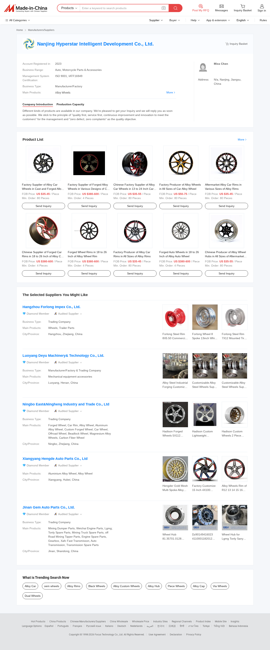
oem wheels (51, 586)
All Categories (18, 20)
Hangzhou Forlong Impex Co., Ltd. (51, 307)
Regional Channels (182, 621)
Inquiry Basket (236, 44)
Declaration (176, 634)
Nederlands (136, 625)
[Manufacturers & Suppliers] (25, 8)
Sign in (262, 10)
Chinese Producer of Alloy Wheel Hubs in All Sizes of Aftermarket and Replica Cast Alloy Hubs (225, 256)
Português (63, 625)
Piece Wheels (176, 586)
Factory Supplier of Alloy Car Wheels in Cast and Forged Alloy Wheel (42, 189)
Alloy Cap (199, 586)
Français (77, 625)
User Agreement (157, 634)
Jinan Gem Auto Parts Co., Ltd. (49, 507)
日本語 (172, 625)
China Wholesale (119, 621)
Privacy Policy (193, 634)
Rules (263, 20)
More (169, 92)
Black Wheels (96, 586)
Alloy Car (30, 586)
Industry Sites (160, 621)
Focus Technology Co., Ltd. (109, 634)
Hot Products (38, 621)
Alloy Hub (154, 586)
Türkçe (206, 625)
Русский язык (93, 625)
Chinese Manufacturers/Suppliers (88, 621)
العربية (150, 625)
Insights (235, 621)
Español (49, 625)
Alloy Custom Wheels (126, 586)
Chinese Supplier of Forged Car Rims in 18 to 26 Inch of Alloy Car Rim (42, 256)
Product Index (203, 621)
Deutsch (121, 625)
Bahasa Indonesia (238, 625)
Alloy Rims (73, 586)
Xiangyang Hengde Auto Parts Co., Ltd (55, 459)
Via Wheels (220, 586)
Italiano (109, 625)
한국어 (160, 625)
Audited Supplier (70, 313)
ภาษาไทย (193, 625)
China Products (57, 621)
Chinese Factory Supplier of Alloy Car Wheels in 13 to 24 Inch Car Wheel (134, 189)
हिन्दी (182, 625)
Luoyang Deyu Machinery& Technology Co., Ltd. (63, 356)
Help (193, 20)
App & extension (216, 20)
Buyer (173, 20)
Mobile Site (221, 621)
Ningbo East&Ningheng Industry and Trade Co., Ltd (66, 404)
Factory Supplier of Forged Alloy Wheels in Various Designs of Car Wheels (89, 189)
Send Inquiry (43, 206)
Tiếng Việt (219, 625)
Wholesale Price (140, 621)
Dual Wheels (33, 595)
